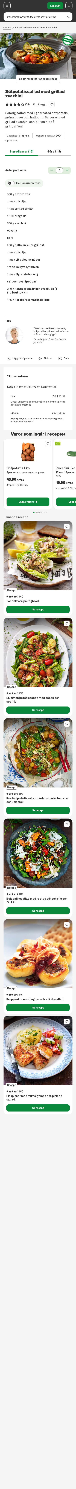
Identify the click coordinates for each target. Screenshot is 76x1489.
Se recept (38, 609)
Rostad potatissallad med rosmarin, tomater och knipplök (37, 800)
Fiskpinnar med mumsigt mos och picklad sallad (34, 1098)
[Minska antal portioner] (51, 170)
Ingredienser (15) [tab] (21, 151)
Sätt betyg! (39, 104)
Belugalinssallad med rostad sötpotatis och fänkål (36, 900)
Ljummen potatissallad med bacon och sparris (32, 699)
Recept (7, 27)
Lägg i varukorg (28, 501)
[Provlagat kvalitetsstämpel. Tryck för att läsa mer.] (68, 40)
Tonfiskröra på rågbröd (22, 601)
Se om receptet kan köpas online (38, 78)
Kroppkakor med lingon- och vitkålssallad (34, 999)
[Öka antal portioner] (67, 170)
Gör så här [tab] (54, 151)
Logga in (55, 5)
